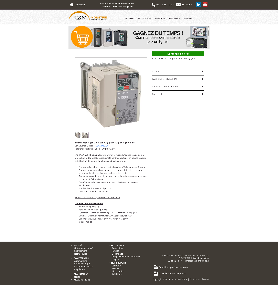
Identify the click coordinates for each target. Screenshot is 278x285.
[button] (129, 17)
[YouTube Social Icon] (205, 4)
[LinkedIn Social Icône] (198, 4)
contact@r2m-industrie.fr (197, 260)
